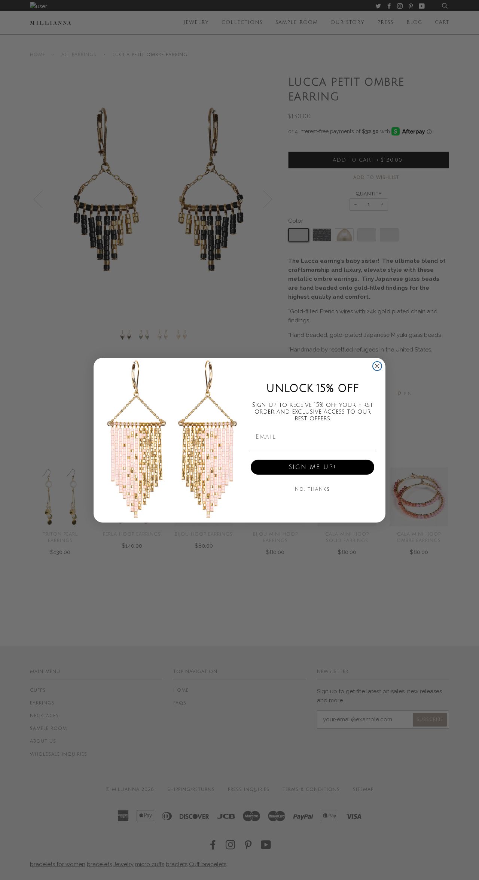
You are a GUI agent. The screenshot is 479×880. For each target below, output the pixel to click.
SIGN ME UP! (312, 467)
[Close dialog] (377, 366)
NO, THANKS (312, 489)
